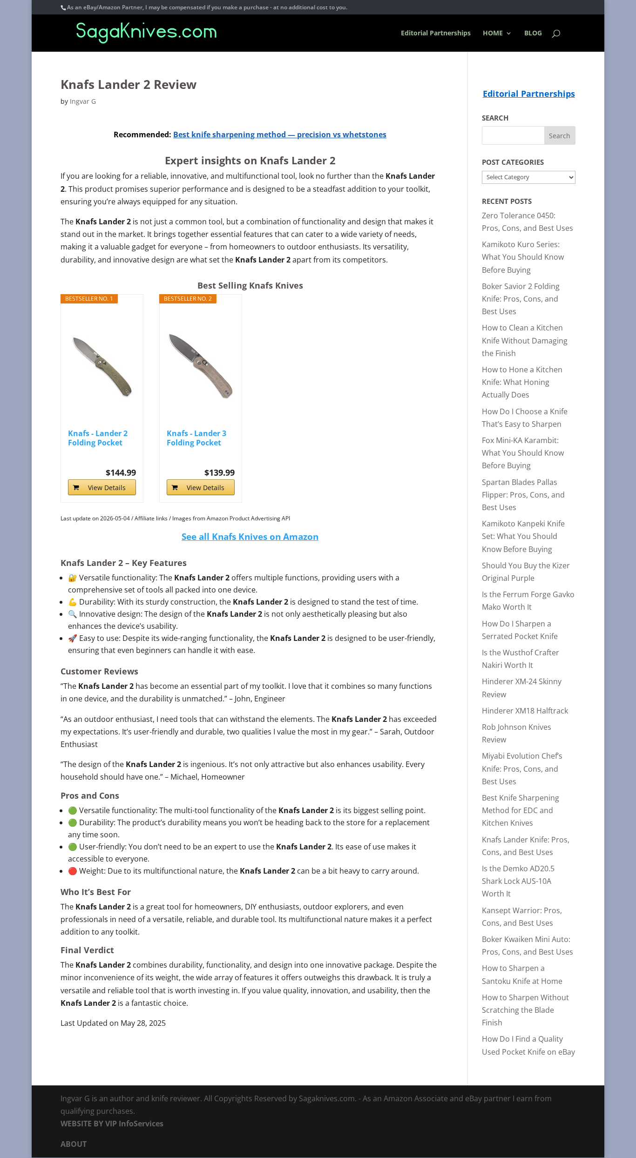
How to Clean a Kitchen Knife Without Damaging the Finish (525, 340)
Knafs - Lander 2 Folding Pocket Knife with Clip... (98, 438)
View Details (107, 487)
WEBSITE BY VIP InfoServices (112, 1123)
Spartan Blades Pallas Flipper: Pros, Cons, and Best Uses (523, 494)
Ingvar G (83, 101)
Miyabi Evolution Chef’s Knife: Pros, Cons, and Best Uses (522, 768)
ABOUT (74, 1144)
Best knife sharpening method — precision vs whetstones (279, 134)
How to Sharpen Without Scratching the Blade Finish (525, 1010)
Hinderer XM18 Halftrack (525, 711)
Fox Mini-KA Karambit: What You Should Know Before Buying (523, 453)
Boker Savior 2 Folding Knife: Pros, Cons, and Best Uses (521, 298)
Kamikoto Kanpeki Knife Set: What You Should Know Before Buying (523, 536)
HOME (493, 33)
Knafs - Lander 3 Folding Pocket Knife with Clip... (197, 438)
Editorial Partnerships (436, 33)
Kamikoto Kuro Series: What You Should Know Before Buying (523, 257)
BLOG (533, 33)
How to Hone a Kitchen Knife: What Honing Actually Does (522, 382)
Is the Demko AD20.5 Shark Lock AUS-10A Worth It (518, 881)
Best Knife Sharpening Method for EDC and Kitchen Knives (520, 810)
